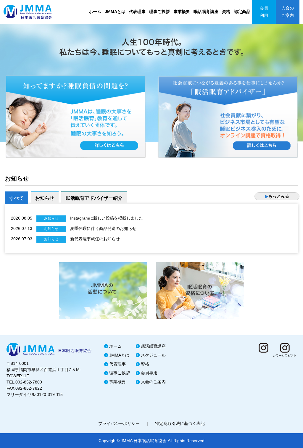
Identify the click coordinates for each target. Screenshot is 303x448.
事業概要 (181, 11)
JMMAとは (115, 11)
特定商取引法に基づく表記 (180, 423)
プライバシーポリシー (119, 423)
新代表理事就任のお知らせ (95, 238)
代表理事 (137, 11)
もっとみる (277, 196)
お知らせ (44, 198)
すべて (16, 198)
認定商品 (242, 11)
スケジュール (153, 355)
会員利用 (264, 12)
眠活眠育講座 (206, 11)
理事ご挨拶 (159, 11)
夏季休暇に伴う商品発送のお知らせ (103, 228)
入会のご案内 (287, 12)
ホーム (95, 11)
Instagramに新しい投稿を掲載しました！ (108, 218)
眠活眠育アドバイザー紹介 (94, 198)
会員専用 (149, 372)
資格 (226, 11)
